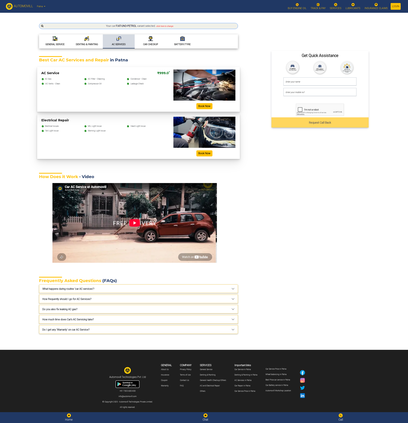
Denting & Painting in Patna (245, 375)
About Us (165, 369)
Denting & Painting (207, 375)
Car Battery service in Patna (277, 385)
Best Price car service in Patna (278, 380)
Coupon (164, 380)
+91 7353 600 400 (127, 391)
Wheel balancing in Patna (276, 374)
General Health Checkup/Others (213, 380)
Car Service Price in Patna (244, 391)
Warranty (165, 386)
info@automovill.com (128, 396)
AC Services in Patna (242, 380)
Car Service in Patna (242, 369)
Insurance (165, 375)
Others (202, 391)
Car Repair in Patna (242, 386)
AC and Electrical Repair (210, 386)
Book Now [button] (204, 106)
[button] (138, 26)
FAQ (182, 386)
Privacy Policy (185, 369)
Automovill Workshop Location (278, 391)
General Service (206, 369)
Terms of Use (185, 375)
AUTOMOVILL (23, 6)
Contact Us (184, 380)
